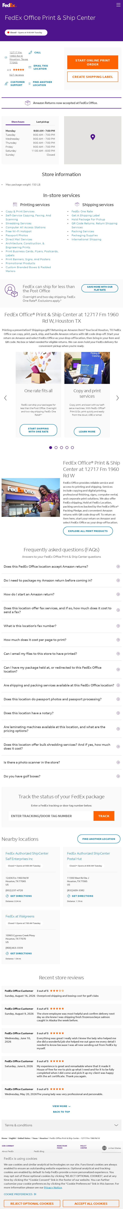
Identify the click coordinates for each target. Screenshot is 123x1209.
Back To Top (61, 1111)
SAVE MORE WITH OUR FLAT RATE (99, 288)
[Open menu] (118, 5)
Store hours (18, 121)
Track (104, 816)
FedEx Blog (39, 1151)
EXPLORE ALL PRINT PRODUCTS (85, 530)
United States (114, 1148)
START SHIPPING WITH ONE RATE (34, 428)
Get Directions (19, 895)
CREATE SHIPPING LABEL (90, 75)
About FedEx (8, 1151)
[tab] (50, 448)
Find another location (42, 83)
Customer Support (17, 83)
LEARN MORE (84, 430)
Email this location (41, 67)
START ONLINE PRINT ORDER (88, 60)
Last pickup (42, 121)
